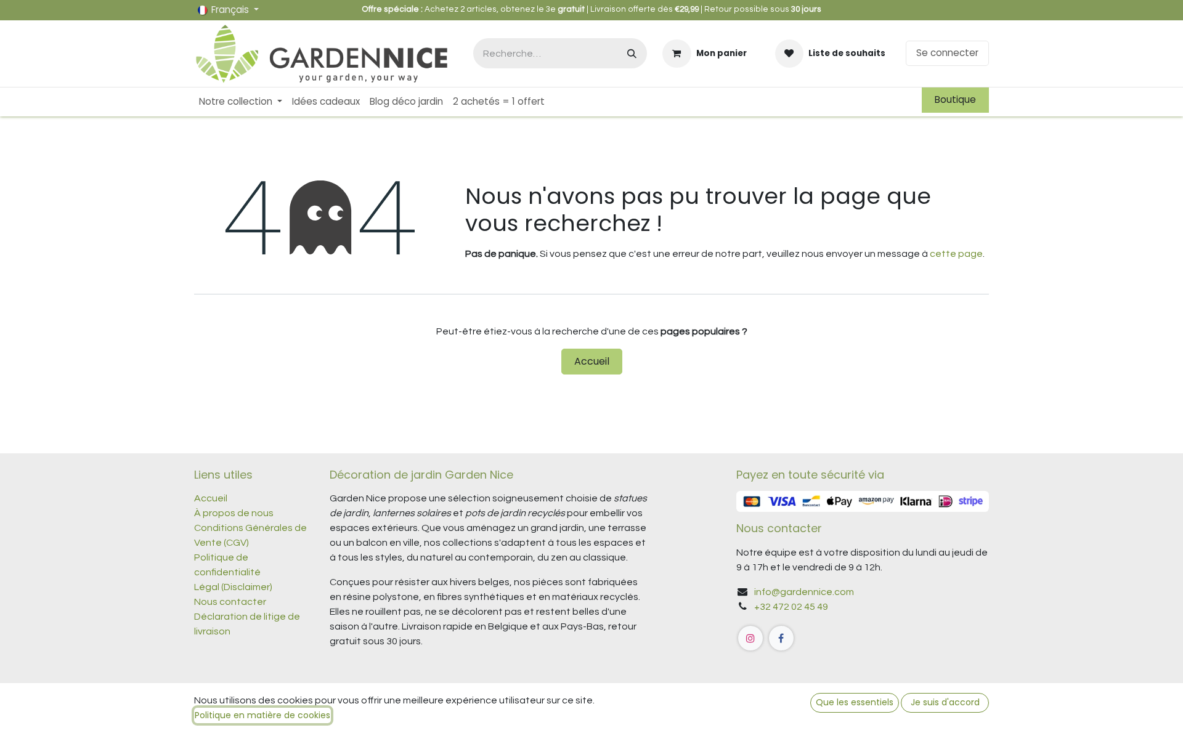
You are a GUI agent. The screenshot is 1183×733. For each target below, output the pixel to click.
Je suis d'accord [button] (945, 702)
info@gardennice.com (804, 592)
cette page (956, 254)
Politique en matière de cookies (262, 715)
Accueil (591, 361)
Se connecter (947, 52)
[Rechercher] (632, 53)
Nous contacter (231, 602)
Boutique (955, 99)
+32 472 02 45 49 (791, 607)
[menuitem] (240, 102)
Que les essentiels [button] (854, 702)
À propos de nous (234, 513)
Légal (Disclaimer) (233, 587)
